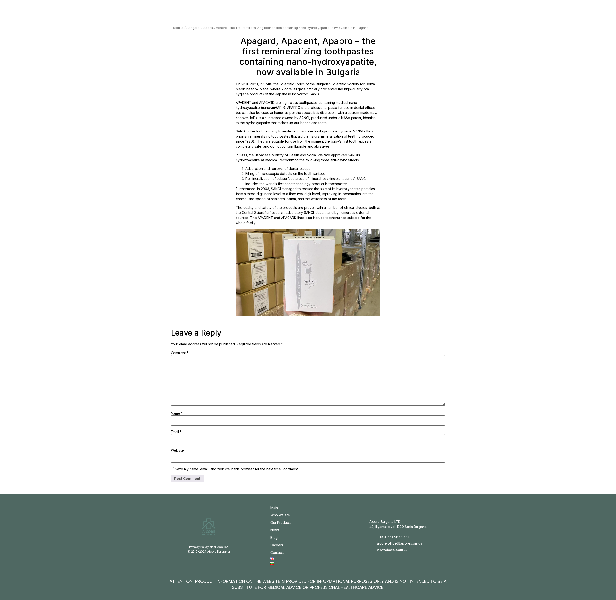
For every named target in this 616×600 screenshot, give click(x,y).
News (274, 530)
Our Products (280, 523)
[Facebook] (212, 540)
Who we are (280, 515)
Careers (276, 545)
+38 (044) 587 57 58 (394, 537)
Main (274, 508)
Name (177, 413)
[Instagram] (204, 540)
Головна (177, 28)
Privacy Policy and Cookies (208, 547)
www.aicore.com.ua (392, 549)
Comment (179, 353)
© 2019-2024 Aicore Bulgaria (209, 551)
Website (177, 450)
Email (176, 432)
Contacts (277, 552)
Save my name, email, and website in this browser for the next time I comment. (237, 469)
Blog (274, 537)
